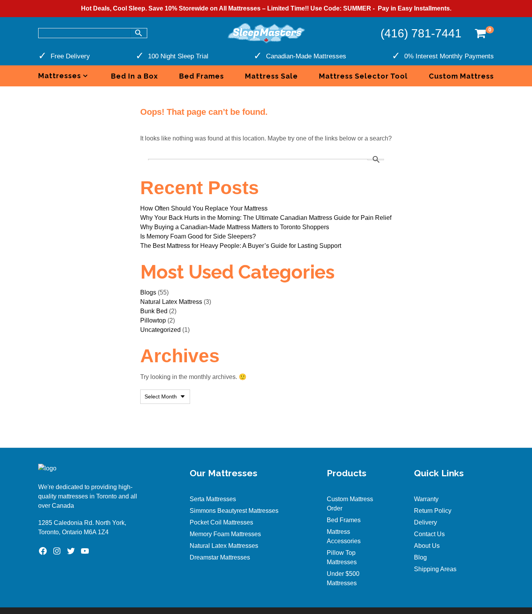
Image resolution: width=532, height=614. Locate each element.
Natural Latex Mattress (171, 301)
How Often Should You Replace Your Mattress (204, 208)
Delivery (425, 522)
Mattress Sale (271, 76)
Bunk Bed (153, 311)
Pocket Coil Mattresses (221, 522)
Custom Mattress (461, 76)
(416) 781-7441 (421, 33)
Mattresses (59, 76)
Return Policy (432, 510)
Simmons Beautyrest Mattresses (234, 510)
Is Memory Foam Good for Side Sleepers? (198, 236)
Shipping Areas (435, 569)
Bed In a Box (134, 76)
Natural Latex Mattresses (224, 545)
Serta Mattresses (213, 499)
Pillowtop (153, 320)
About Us (427, 545)
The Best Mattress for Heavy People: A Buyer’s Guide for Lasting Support (240, 245)
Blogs (148, 292)
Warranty (426, 499)
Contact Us (429, 534)
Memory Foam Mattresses (225, 534)
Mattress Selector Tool (363, 76)
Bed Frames (201, 76)
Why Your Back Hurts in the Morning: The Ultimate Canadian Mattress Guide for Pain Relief (265, 217)
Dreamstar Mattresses (220, 557)
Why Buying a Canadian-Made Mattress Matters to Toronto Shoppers (234, 227)
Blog (420, 557)
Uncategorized (160, 329)
